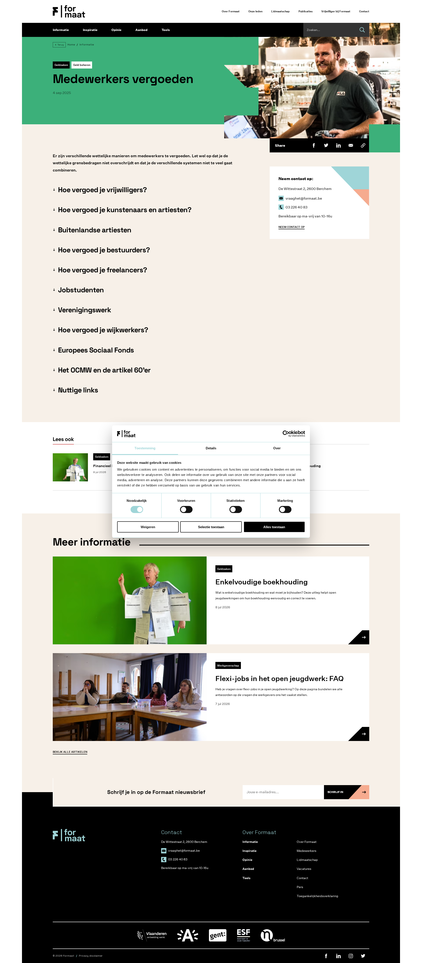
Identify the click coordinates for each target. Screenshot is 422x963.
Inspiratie (90, 30)
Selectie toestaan (211, 527)
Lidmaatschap (280, 11)
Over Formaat (231, 11)
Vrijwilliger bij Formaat (335, 11)
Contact (364, 11)
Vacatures (304, 869)
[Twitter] (326, 145)
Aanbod (141, 30)
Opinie (116, 30)
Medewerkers (306, 851)
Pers (300, 887)
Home (71, 44)
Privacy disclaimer (91, 956)
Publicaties (305, 11)
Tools (166, 30)
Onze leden (255, 11)
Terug (60, 44)
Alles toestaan (274, 527)
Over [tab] (277, 448)
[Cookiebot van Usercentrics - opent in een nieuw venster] (286, 433)
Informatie (61, 30)
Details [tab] (211, 448)
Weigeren (148, 527)
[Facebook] (314, 145)
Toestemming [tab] (145, 448)
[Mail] (351, 145)
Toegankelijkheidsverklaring (317, 896)
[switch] (186, 509)
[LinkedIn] (338, 145)
